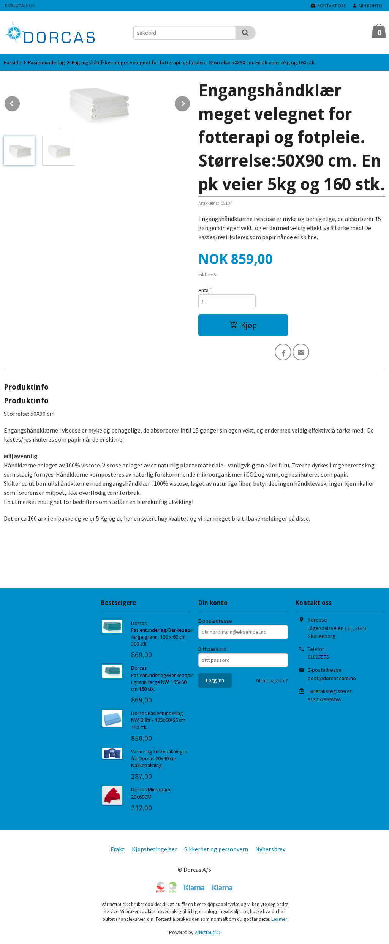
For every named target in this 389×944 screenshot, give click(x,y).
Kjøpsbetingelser (154, 849)
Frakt (118, 849)
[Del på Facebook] (283, 352)
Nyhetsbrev (270, 849)
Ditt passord (212, 649)
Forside (12, 62)
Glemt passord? (272, 680)
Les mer (279, 919)
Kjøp (249, 325)
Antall (204, 290)
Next (190, 102)
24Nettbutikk (207, 932)
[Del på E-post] (301, 352)
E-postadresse (215, 620)
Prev (20, 102)
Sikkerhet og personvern (216, 849)
